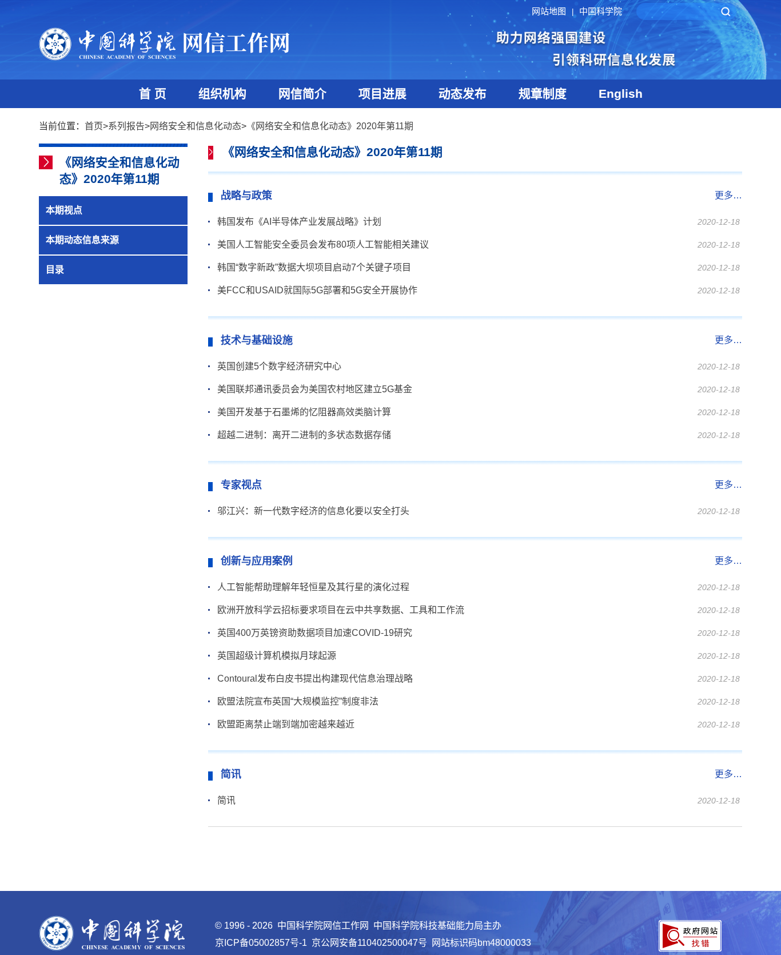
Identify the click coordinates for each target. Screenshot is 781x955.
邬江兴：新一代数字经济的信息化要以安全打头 (313, 511)
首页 (94, 126)
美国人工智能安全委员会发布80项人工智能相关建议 (323, 244)
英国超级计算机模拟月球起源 (276, 655)
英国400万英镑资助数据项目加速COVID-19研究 (314, 633)
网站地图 (552, 11)
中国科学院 (600, 11)
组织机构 (222, 93)
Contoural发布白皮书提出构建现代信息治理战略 (315, 678)
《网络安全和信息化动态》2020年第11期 (329, 126)
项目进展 (382, 93)
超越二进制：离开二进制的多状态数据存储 (304, 435)
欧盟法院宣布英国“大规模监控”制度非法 (297, 701)
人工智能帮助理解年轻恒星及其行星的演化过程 (313, 587)
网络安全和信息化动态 (195, 126)
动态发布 (463, 93)
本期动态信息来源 (82, 240)
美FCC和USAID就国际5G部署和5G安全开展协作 (317, 290)
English (621, 93)
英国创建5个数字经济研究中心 (279, 366)
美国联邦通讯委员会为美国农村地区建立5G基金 (314, 389)
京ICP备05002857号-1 (261, 943)
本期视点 (64, 210)
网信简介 (302, 93)
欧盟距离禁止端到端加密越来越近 (285, 724)
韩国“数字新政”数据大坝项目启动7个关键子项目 (314, 267)
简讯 (226, 800)
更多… (728, 195)
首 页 (152, 93)
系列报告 (126, 126)
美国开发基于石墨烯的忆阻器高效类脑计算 (304, 412)
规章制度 (543, 93)
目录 (55, 269)
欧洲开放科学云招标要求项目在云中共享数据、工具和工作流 (340, 610)
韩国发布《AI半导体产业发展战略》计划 (299, 221)
